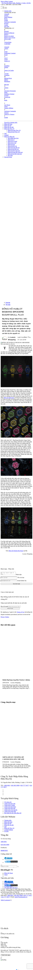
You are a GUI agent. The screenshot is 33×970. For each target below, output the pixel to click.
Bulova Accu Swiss (9, 37)
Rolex (6, 18)
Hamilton (6, 66)
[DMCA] (11, 862)
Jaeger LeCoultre (9, 70)
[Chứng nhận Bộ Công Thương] (8, 859)
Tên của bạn (20, 577)
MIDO (6, 80)
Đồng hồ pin (11, 144)
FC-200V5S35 (8, 886)
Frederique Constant (9, 53)
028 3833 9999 (15, 785)
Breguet (6, 31)
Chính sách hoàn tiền (10, 811)
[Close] (1, 932)
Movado (6, 84)
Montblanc (7, 81)
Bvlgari (6, 23)
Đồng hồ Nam (8, 124)
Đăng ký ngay (10, 608)
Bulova (6, 34)
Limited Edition (8, 829)
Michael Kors (8, 78)
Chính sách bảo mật (9, 803)
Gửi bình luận (16, 583)
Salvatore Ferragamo (10, 91)
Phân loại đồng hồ (9, 136)
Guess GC (7, 61)
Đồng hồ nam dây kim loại (15, 152)
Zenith (6, 20)
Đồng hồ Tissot (8, 873)
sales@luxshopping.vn (21, 897)
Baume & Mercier (9, 33)
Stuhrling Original (9, 94)
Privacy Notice (5, 617)
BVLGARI (7, 39)
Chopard (6, 14)
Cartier (6, 25)
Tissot (5, 874)
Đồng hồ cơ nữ (12, 143)
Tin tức (8, 305)
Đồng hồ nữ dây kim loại (15, 154)
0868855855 (4, 850)
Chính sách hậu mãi (9, 808)
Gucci (6, 58)
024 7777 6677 (5, 897)
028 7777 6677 (24, 785)
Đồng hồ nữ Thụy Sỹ (14, 132)
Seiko (5, 92)
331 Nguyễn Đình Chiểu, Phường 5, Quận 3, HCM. (16, 3)
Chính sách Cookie (9, 805)
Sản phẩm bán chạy (13, 138)
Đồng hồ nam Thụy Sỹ (14, 130)
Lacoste (6, 73)
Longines (6, 75)
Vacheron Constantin (10, 22)
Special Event (8, 157)
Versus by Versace (9, 114)
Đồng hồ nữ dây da (13, 149)
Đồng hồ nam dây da (13, 147)
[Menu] (1, 6)
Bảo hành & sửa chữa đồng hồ (12, 813)
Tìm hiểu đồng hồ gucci (11, 887)
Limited (6, 135)
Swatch (6, 95)
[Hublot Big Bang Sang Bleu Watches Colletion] (16, 652)
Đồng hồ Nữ (7, 125)
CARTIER (7, 44)
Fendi (5, 51)
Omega (6, 15)
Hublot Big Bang (9, 883)
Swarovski (7, 97)
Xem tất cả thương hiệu (10, 122)
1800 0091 (7, 785)
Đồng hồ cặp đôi (9, 127)
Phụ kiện (6, 26)
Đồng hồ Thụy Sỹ (9, 129)
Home (8, 303)
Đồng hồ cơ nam (12, 141)
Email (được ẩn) (21, 580)
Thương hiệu (7, 11)
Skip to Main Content (7, 1)
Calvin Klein (7, 42)
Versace (6, 113)
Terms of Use (20, 612)
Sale (5, 133)
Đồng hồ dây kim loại (14, 150)
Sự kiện (6, 831)
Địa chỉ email (4, 606)
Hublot (6, 67)
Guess (6, 59)
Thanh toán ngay (5, 955)
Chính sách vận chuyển (10, 810)
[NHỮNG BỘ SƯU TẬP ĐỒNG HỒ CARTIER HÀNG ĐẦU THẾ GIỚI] (16, 729)
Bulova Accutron (9, 36)
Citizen (6, 48)
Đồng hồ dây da (12, 146)
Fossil (5, 55)
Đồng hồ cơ (11, 139)
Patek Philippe (8, 17)
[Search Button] (1, 8)
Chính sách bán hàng (10, 806)
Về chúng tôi (7, 802)
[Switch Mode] (3, 6)
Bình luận (19, 574)
